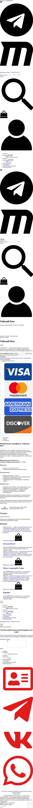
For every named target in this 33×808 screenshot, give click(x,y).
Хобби (7, 337)
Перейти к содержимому (6, 0)
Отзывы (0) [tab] (6, 440)
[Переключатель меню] (11, 155)
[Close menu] (1, 602)
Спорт (1, 359)
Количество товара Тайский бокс (8, 355)
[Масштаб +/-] (0, 806)
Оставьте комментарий (6, 325)
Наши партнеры (7, 167)
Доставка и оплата (13, 157)
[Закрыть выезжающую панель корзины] (1, 625)
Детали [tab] (5, 439)
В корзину (3, 356)
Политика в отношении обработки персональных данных (16, 791)
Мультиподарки (7, 163)
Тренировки (7, 359)
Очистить (29, 353)
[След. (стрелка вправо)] (2, 807)
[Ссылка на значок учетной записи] (16, 151)
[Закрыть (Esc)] (5, 806)
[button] (9, 155)
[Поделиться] (3, 806)
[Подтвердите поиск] (19, 75)
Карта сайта (16, 794)
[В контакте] (1, 2)
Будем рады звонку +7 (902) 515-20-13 (10, 72)
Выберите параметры (17, 547)
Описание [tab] (5, 437)
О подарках (6, 164)
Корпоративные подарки (9, 166)
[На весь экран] (2, 806)
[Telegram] (16, 36)
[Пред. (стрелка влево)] (0, 807)
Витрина (5, 155)
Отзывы (5, 158)
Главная (5, 153)
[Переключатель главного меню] (2, 239)
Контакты (5, 160)
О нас (9, 162)
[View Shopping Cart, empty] (16, 114)
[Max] (16, 69)
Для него (7, 336)
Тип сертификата (5, 353)
